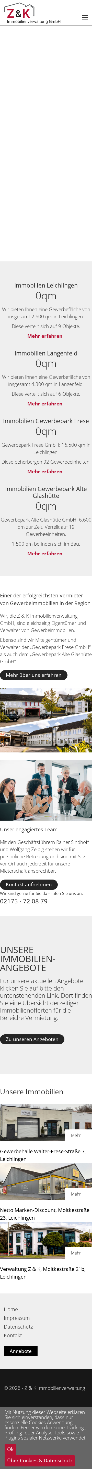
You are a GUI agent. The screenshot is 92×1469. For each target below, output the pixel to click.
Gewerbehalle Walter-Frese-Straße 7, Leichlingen (43, 1155)
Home (11, 1309)
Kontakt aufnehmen (29, 884)
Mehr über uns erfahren (34, 675)
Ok (10, 1449)
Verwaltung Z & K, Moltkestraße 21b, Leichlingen (43, 1273)
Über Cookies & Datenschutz (40, 1460)
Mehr (76, 1135)
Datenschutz (18, 1327)
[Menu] (85, 17)
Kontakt (13, 1335)
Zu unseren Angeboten (32, 1039)
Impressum (17, 1318)
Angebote (21, 1351)
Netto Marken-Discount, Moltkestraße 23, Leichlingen (44, 1214)
